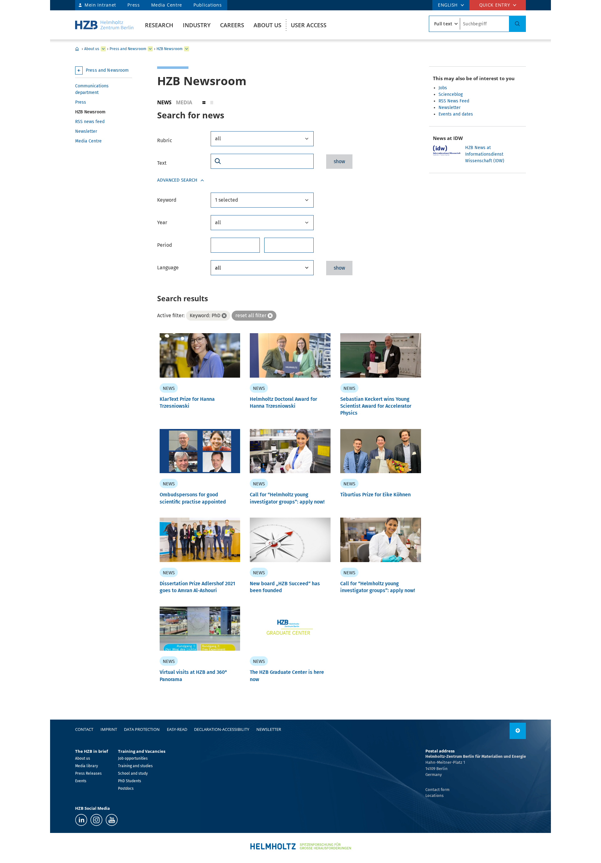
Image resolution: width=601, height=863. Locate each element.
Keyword (167, 200)
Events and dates (456, 114)
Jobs (443, 87)
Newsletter (86, 131)
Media (184, 102)
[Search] (517, 24)
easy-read (177, 729)
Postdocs (126, 788)
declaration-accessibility (221, 729)
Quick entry (494, 5)
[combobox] (262, 138)
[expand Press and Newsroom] (150, 48)
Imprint (108, 729)
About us (267, 25)
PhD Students (129, 781)
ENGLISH (448, 5)
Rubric (164, 140)
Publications (207, 5)
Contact (84, 729)
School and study (133, 773)
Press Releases (88, 773)
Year (162, 222)
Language (168, 268)
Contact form (437, 789)
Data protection (142, 729)
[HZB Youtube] (111, 820)
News (164, 102)
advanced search (177, 180)
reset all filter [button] (250, 315)
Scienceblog (451, 94)
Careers (232, 25)
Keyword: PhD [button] (205, 315)
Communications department (92, 89)
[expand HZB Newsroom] (186, 48)
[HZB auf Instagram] (96, 820)
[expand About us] (103, 48)
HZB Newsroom (169, 49)
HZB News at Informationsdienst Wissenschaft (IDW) (484, 154)
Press (133, 5)
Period (164, 245)
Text (162, 163)
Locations (434, 795)
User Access (308, 25)
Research (159, 25)
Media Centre (166, 5)
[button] (204, 102)
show (339, 161)
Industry (197, 25)
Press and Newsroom (128, 49)
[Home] (104, 24)
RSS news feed (90, 121)
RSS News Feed (454, 101)
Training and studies (135, 766)
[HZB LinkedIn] (81, 820)
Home (77, 48)
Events (80, 781)
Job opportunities (133, 758)
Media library (86, 766)
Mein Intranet (100, 5)
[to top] (518, 731)
